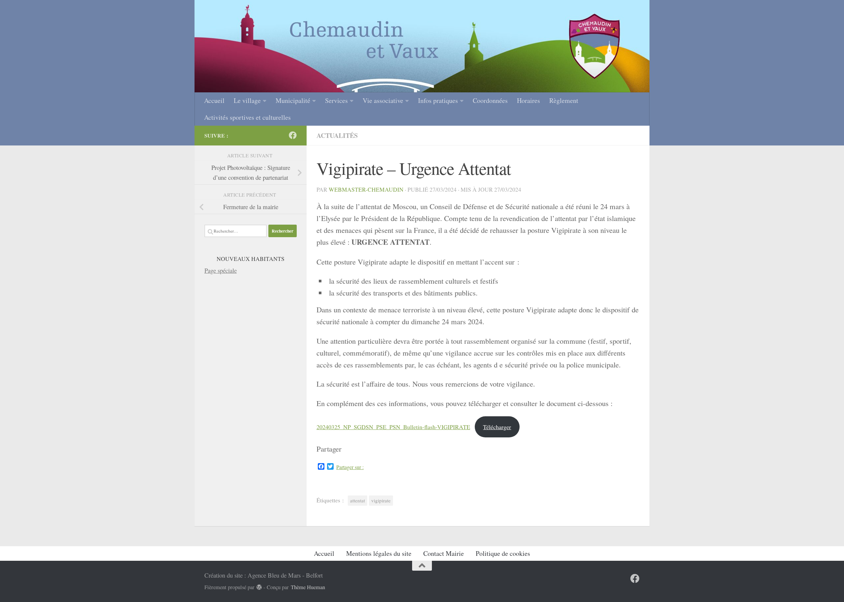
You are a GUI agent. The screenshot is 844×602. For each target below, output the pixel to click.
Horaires (528, 100)
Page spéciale (220, 270)
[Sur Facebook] (293, 135)
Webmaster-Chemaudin (366, 189)
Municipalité (293, 100)
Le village (247, 100)
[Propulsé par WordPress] (259, 587)
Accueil (214, 100)
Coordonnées (490, 100)
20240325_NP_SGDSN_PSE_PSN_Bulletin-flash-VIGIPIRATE (393, 427)
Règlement (563, 100)
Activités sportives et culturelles (247, 117)
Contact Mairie (443, 553)
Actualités (337, 135)
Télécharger (497, 427)
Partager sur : (350, 467)
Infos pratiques (438, 100)
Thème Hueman (308, 587)
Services (336, 100)
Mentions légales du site (378, 553)
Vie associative (383, 100)
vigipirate (381, 500)
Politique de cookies (503, 553)
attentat (357, 500)
